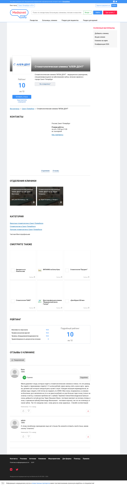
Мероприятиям (54, 459)
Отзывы (56, 171)
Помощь (77, 459)
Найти (98, 12)
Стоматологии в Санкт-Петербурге (23, 226)
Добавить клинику (102, 33)
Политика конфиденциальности (19, 462)
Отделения (45, 171)
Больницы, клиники (49, 20)
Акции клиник (100, 37)
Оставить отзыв (22, 97)
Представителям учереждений (22, 101)
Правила (86, 459)
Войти (114, 5)
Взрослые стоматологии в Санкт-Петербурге (26, 223)
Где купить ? (110, 12)
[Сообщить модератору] (88, 411)
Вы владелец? (45, 84)
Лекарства (34, 20)
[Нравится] (23, 411)
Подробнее (66, 1)
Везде (87, 12)
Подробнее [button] (84, 377)
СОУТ (32, 462)
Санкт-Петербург (28, 109)
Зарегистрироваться (103, 5)
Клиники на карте (101, 41)
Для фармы (66, 459)
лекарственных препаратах (41, 483)
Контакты (14, 459)
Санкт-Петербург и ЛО (25, 5)
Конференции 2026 (102, 44)
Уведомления (18, 360)
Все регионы (14, 109)
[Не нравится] (28, 411)
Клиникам (42, 459)
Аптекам (32, 459)
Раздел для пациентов (70, 20)
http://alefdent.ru (57, 135)
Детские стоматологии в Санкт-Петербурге (26, 229)
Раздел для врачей (90, 20)
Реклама (23, 459)
